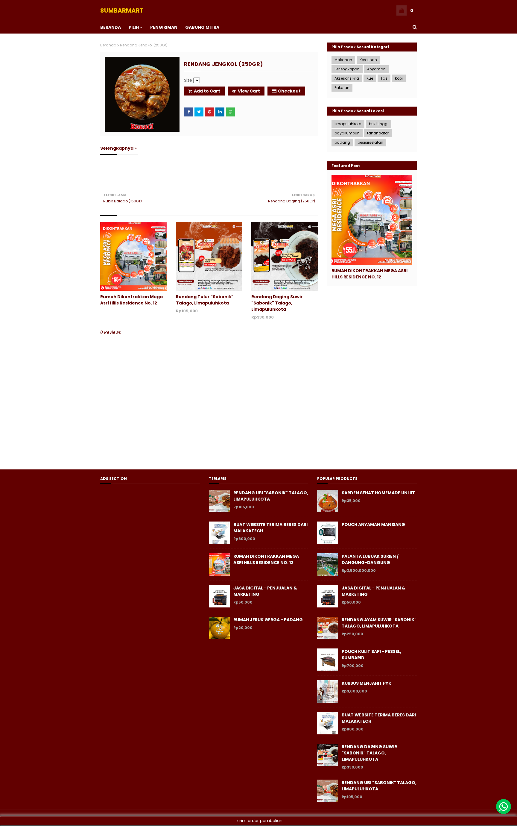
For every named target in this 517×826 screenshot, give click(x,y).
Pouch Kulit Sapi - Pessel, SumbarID (371, 654)
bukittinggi (378, 123)
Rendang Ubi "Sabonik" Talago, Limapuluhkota (270, 496)
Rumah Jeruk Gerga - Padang (268, 620)
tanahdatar (378, 133)
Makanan (343, 59)
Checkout (289, 91)
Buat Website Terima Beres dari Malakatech (270, 528)
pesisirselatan (370, 142)
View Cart (249, 91)
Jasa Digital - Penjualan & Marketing (265, 591)
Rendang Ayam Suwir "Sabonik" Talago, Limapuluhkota (379, 623)
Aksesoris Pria (346, 78)
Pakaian (341, 87)
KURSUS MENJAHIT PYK (366, 683)
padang (342, 142)
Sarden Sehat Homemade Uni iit (378, 493)
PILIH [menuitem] (134, 27)
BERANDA (362, 10)
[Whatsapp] (503, 806)
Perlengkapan (347, 69)
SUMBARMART (122, 10)
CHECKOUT (338, 10)
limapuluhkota (347, 123)
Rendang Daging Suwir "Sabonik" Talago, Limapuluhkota (277, 303)
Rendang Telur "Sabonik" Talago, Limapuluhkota (204, 300)
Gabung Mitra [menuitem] (202, 27)
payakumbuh (347, 133)
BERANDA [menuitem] (110, 27)
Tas (384, 78)
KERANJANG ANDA (307, 10)
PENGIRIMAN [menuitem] (163, 27)
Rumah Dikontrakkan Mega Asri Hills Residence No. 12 (131, 300)
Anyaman (376, 69)
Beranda (108, 45)
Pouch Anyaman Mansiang (373, 525)
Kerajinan (368, 59)
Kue (370, 78)
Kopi (399, 78)
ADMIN (381, 10)
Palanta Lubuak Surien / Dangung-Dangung (370, 559)
